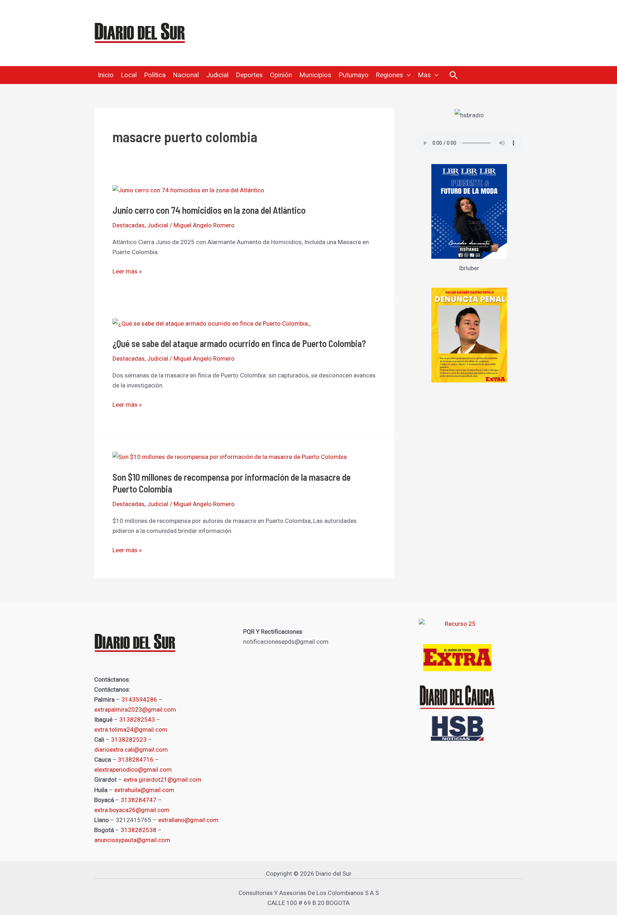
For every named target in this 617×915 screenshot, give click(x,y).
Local (129, 75)
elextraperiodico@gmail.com (133, 769)
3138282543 (137, 719)
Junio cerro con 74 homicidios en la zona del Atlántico (209, 210)
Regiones (389, 75)
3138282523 (129, 739)
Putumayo (353, 75)
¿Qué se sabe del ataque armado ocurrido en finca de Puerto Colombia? (239, 343)
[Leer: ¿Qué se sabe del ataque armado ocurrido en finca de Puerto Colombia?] (211, 322)
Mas (424, 75)
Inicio (106, 75)
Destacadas (128, 225)
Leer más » (127, 271)
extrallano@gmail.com (188, 820)
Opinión (281, 75)
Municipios (315, 75)
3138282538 (138, 830)
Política (155, 75)
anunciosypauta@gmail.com (132, 840)
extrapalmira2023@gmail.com (135, 709)
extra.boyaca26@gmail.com (132, 809)
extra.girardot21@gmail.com (162, 779)
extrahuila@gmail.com (144, 789)
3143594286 (139, 699)
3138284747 (138, 799)
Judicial (217, 75)
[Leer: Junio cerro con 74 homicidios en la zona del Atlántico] (188, 189)
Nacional (186, 75)
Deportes (249, 75)
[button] (407, 75)
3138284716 (136, 759)
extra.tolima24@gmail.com (130, 729)
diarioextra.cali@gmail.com (131, 749)
